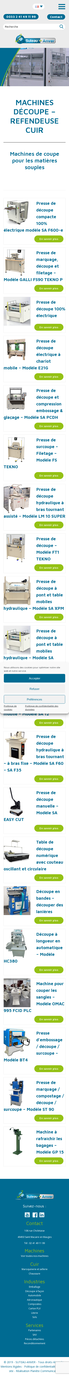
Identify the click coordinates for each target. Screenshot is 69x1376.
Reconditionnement (34, 1343)
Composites (34, 1304)
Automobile (34, 1295)
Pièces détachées (34, 1339)
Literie (34, 1312)
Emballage (34, 1286)
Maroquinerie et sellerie (35, 1269)
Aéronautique (34, 1299)
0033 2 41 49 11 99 (21, 16)
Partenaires (34, 1330)
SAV (35, 1334)
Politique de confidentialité (40, 1366)
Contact (56, 17)
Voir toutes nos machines (34, 1256)
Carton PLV (34, 1308)
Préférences (34, 699)
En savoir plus (48, 238)
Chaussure (34, 1273)
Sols (34, 1317)
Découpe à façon (34, 1291)
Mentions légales (11, 1366)
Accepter (34, 678)
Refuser (34, 688)
